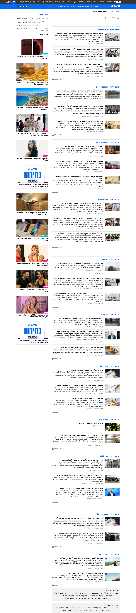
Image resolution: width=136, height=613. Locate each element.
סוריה (46, 28)
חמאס (46, 25)
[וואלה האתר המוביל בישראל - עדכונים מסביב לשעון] (117, 2)
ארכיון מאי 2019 (81, 596)
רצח (18, 28)
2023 (100, 608)
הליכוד (19, 22)
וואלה (118, 12)
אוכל (69, 2)
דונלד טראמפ (27, 22)
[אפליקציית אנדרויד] (26, 6)
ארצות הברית (22, 19)
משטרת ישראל (21, 25)
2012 (96, 610)
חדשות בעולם (70, 6)
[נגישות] (3, 2)
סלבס (81, 2)
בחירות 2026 (60, 6)
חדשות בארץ (89, 6)
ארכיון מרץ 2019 (101, 598)
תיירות (56, 2)
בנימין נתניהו (36, 22)
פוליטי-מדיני (80, 6)
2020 (84, 608)
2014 (107, 610)
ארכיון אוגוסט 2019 (62, 593)
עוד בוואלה (44, 35)
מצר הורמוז (31, 25)
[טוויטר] (20, 6)
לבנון (37, 25)
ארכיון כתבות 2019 (100, 12)
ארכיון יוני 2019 (94, 596)
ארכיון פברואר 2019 (86, 598)
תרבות (88, 2)
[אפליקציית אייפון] (23, 6)
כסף (75, 2)
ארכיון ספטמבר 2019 (78, 593)
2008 (75, 610)
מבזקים (106, 6)
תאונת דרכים (44, 31)
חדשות (109, 2)
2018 (73, 608)
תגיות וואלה (43, 14)
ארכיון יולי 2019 (106, 596)
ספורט (102, 2)
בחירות (95, 2)
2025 (111, 608)
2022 (95, 608)
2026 (116, 608)
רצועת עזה (24, 28)
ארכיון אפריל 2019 (67, 596)
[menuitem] (108, 2)
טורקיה (41, 25)
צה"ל (35, 28)
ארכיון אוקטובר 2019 (95, 593)
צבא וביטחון (98, 6)
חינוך (111, 12)
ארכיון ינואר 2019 (71, 598)
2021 (89, 608)
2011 (91, 610)
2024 (106, 608)
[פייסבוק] (17, 6)
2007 (70, 610)
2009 (80, 610)
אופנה (40, 2)
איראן (38, 19)
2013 (102, 610)
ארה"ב (31, 18)
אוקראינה (45, 18)
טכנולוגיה (48, 2)
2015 (57, 608)
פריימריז (40, 28)
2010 (86, 610)
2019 (78, 608)
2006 (64, 610)
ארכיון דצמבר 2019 (111, 593)
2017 (68, 608)
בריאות (63, 2)
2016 (62, 608)
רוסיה (30, 28)
